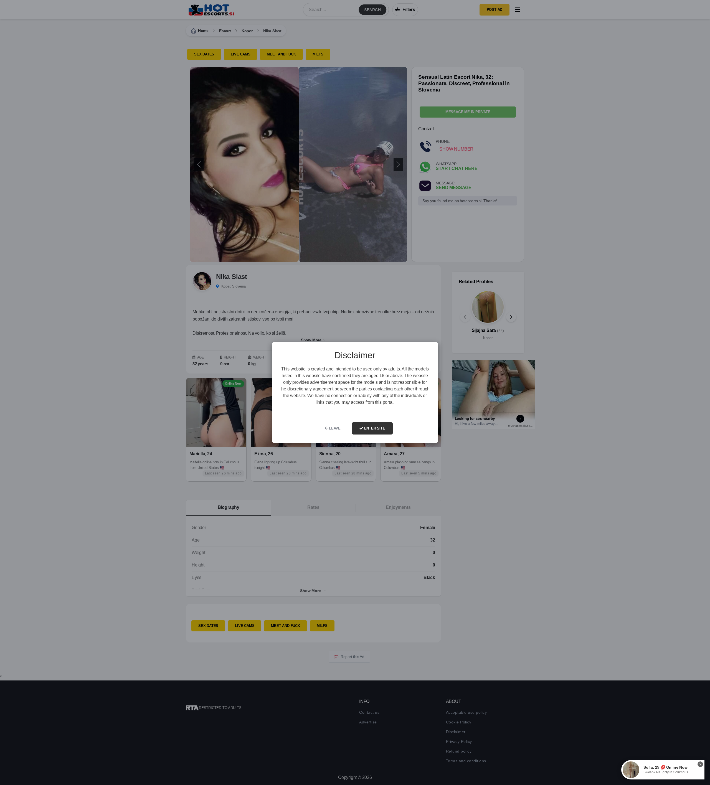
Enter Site (374, 428)
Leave (334, 428)
